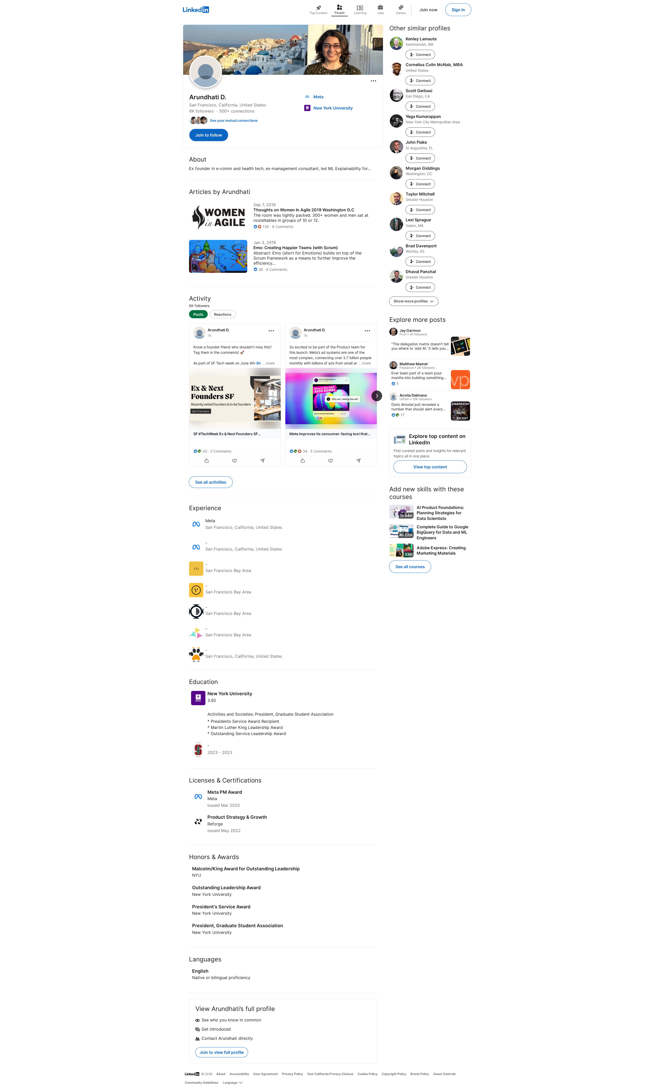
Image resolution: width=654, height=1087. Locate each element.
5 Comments (321, 451)
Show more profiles (411, 301)
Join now (428, 9)
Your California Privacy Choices (330, 1074)
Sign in (458, 9)
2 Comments (220, 451)
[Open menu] (373, 81)
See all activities (210, 482)
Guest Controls (444, 1074)
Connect (423, 54)
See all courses (410, 566)
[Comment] (235, 461)
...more (269, 363)
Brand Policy (420, 1074)
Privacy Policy (292, 1074)
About (221, 1074)
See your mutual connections (234, 120)
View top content (430, 466)
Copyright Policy (394, 1074)
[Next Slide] (376, 395)
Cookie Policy (368, 1074)
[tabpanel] (283, 394)
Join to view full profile (222, 1052)
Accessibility (239, 1074)
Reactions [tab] (222, 314)
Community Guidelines (201, 1082)
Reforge (215, 823)
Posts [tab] (198, 314)
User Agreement (265, 1074)
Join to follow (208, 135)
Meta (212, 798)
